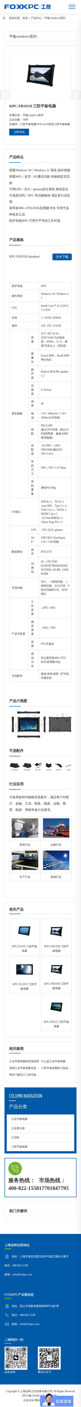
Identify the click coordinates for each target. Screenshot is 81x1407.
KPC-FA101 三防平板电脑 (24, 937)
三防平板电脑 (28, 124)
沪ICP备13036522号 (33, 1395)
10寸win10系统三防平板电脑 (53, 124)
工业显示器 (18, 1128)
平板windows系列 (55, 18)
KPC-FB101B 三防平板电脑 (56, 975)
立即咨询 (19, 132)
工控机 (15, 1137)
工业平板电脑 (19, 1119)
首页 (25, 18)
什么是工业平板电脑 (53, 1061)
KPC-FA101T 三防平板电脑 (24, 975)
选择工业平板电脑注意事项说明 (28, 1068)
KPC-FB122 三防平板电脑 (56, 1012)
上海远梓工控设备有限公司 (36, 1391)
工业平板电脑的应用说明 (24, 1061)
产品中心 (36, 18)
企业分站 (28, 1400)
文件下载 (62, 257)
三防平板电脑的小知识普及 (57, 1068)
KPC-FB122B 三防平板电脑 (56, 937)
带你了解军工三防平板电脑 (25, 1074)
